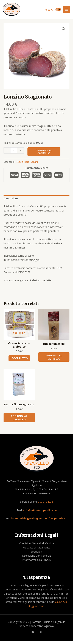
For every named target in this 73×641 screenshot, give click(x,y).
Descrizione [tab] (11, 198)
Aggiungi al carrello (44, 152)
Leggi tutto (19, 358)
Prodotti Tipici (22, 161)
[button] (63, 29)
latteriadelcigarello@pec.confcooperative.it (39, 518)
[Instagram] (40, 632)
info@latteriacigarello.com (40, 510)
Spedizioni (37, 551)
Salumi (34, 161)
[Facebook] (33, 632)
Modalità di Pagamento (36, 547)
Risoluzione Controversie (36, 555)
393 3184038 (45, 501)
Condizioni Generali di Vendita (36, 543)
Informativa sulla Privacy (36, 560)
